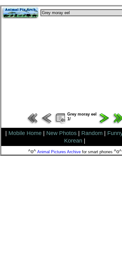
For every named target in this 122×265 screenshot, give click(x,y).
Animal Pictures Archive (59, 151)
